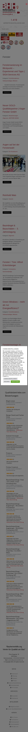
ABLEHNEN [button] (6, 381)
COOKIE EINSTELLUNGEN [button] (10, 378)
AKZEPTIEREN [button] (15, 381)
